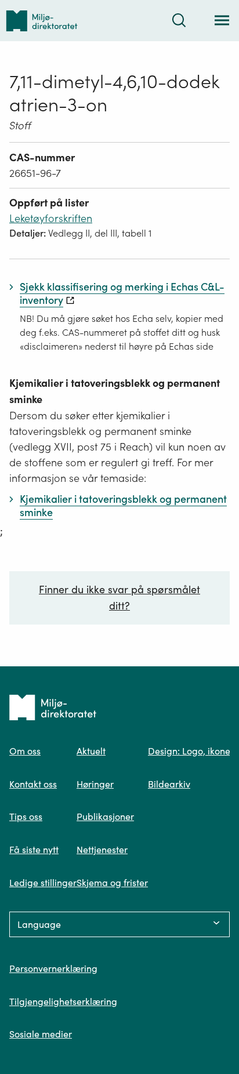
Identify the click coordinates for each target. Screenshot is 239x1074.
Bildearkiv (169, 784)
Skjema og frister (112, 882)
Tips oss (25, 816)
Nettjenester (102, 849)
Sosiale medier (40, 1034)
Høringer (95, 784)
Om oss (25, 751)
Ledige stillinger (43, 882)
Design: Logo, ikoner (191, 751)
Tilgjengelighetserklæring (63, 1001)
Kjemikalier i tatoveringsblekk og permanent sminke (114, 391)
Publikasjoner (105, 816)
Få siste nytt (34, 849)
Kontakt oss (33, 784)
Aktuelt (91, 751)
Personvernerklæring (53, 968)
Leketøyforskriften (50, 218)
